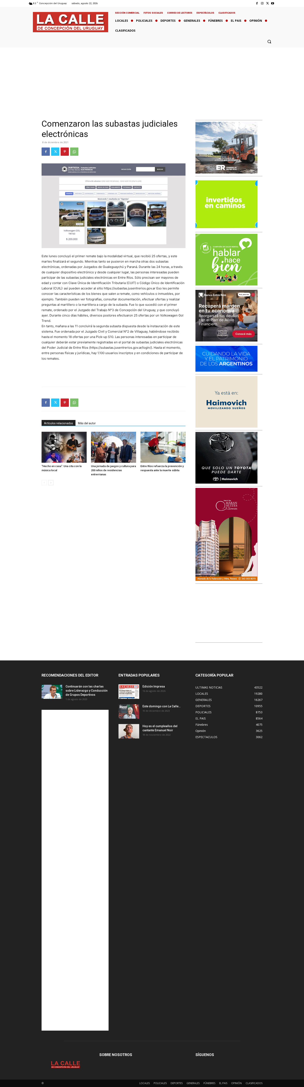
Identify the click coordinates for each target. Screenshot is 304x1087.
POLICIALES (160, 1083)
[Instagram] (262, 3)
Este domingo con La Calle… (161, 706)
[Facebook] (257, 3)
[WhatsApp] (74, 151)
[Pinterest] (65, 151)
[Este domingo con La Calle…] (128, 711)
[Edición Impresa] (128, 691)
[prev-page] (44, 482)
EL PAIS (223, 1083)
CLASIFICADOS (254, 1083)
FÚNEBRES (209, 1083)
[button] (269, 42)
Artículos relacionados (58, 423)
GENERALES (193, 1083)
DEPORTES (177, 1083)
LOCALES (144, 1083)
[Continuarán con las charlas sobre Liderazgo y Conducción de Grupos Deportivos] (52, 691)
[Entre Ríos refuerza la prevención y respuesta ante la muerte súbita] (163, 447)
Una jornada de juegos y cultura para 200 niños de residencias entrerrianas (113, 470)
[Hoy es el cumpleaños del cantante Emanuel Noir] (128, 731)
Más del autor (87, 423)
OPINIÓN (236, 1083)
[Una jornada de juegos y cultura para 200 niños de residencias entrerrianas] (113, 447)
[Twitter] (267, 3)
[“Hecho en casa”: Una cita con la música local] (64, 447)
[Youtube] (272, 3)
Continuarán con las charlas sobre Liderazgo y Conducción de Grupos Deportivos (87, 690)
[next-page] (50, 482)
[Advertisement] (152, 78)
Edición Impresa (153, 686)
